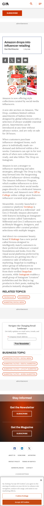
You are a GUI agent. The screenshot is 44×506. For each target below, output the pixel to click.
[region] (22, 491)
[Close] (41, 480)
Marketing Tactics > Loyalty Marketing (20, 369)
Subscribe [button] (22, 414)
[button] (40, 4)
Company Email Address (18, 337)
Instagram (24, 274)
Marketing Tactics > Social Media (17, 358)
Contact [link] (29, 468)
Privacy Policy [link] (14, 461)
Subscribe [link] (21, 455)
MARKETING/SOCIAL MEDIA (14, 302)
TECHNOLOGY (9, 297)
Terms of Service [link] (29, 461)
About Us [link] (12, 455)
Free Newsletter (22, 344)
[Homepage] (5, 4)
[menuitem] (5, 60)
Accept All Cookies (22, 502)
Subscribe (12, 13)
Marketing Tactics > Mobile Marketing (20, 374)
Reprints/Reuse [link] (17, 468)
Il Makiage (14, 239)
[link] (5, 60)
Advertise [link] (32, 455)
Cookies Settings (22, 474)
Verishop (28, 206)
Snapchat (27, 271)
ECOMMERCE (23, 297)
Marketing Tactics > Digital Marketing (20, 363)
